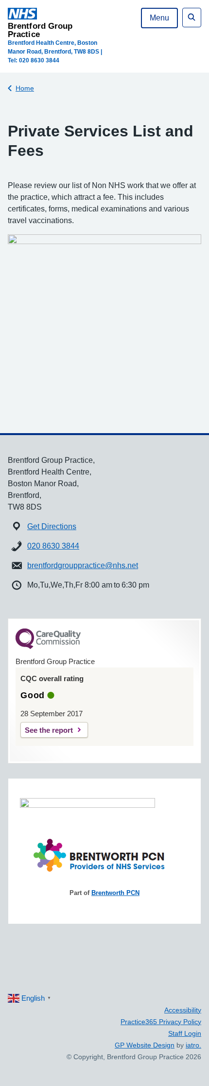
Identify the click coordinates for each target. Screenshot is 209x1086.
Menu (159, 18)
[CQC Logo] (48, 646)
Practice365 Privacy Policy (161, 1022)
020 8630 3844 (53, 546)
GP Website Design (144, 1045)
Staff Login (184, 1033)
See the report (49, 730)
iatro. (193, 1045)
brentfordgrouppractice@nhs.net (82, 565)
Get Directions (51, 526)
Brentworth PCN (115, 892)
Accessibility (182, 1010)
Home (25, 88)
